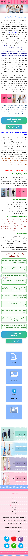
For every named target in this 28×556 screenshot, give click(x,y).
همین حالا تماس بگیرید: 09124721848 (14, 120)
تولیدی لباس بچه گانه (12, 32)
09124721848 (8, 2)
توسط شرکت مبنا (4, 553)
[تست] (14, 9)
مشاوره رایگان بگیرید (14, 127)
